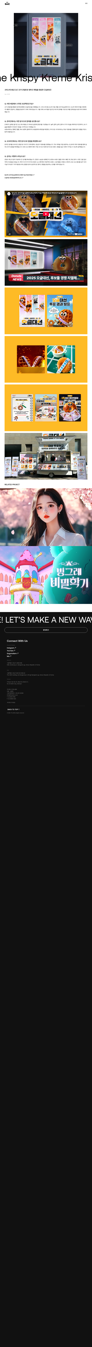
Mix (8, 656)
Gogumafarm (12, 653)
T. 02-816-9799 (11, 697)
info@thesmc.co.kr (12, 695)
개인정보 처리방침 (11, 702)
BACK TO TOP (13, 709)
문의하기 (46, 630)
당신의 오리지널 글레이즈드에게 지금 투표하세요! (19, 175)
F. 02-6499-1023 (11, 699)
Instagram (10, 648)
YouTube (10, 651)
